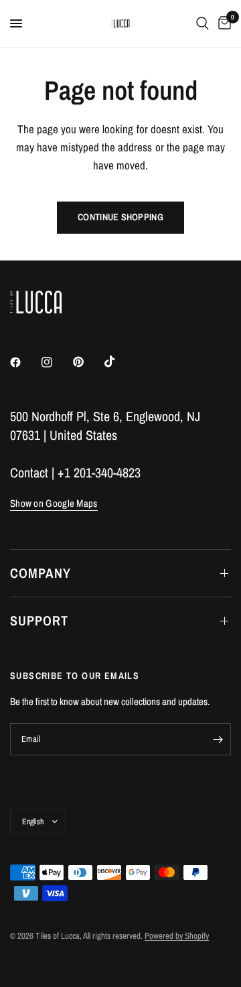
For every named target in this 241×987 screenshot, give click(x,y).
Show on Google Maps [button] (54, 503)
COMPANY (40, 573)
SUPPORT (39, 620)
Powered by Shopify (177, 935)
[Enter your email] (217, 739)
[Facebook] (24, 362)
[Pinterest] (87, 362)
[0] (222, 23)
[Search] (202, 23)
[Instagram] (56, 362)
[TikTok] (119, 361)
